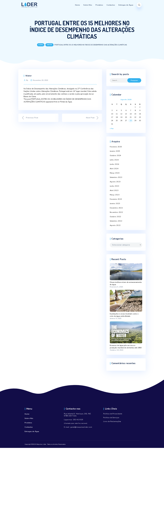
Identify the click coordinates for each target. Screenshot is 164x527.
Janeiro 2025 (115, 151)
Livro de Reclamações (112, 421)
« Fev (112, 129)
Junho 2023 (114, 186)
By (27, 80)
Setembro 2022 (116, 221)
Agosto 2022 (115, 225)
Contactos (29, 427)
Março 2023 (114, 195)
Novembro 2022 (116, 212)
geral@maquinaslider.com (81, 427)
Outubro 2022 (115, 216)
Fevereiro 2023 (116, 199)
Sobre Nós (29, 418)
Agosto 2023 (115, 182)
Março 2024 (114, 173)
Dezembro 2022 (116, 208)
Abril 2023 (114, 190)
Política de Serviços (111, 418)
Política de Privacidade (112, 414)
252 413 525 (78, 420)
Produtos (28, 423)
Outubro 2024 (115, 155)
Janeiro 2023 (115, 203)
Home (27, 414)
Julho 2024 (114, 160)
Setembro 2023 (116, 177)
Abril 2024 (114, 168)
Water (28, 75)
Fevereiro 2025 (116, 147)
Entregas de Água (32, 431)
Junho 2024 (114, 164)
